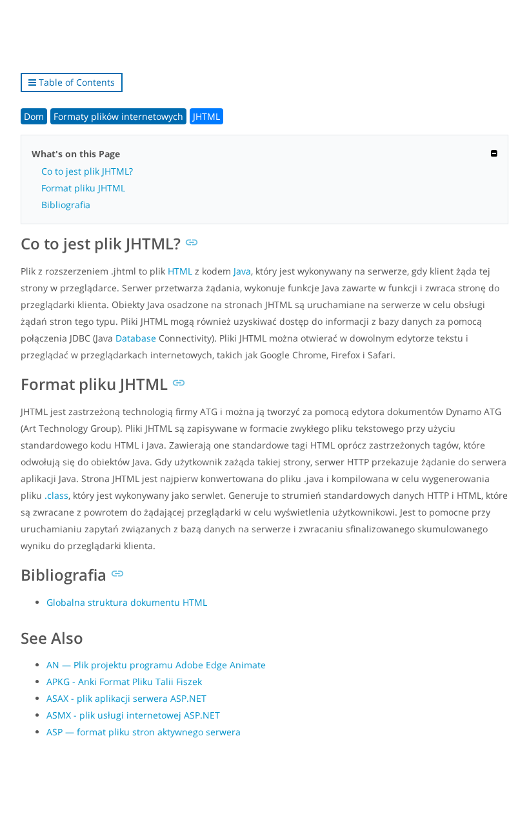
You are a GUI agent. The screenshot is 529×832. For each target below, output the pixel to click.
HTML (180, 271)
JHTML (206, 116)
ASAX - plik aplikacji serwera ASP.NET (126, 698)
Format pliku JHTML (83, 188)
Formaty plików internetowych (118, 116)
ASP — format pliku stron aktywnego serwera (143, 732)
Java (242, 271)
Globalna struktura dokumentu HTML (126, 602)
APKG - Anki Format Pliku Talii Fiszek (124, 681)
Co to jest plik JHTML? (87, 171)
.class (56, 495)
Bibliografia (65, 204)
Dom (34, 116)
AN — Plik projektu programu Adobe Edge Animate (156, 665)
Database (135, 338)
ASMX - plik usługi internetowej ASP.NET (133, 715)
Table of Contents (75, 82)
